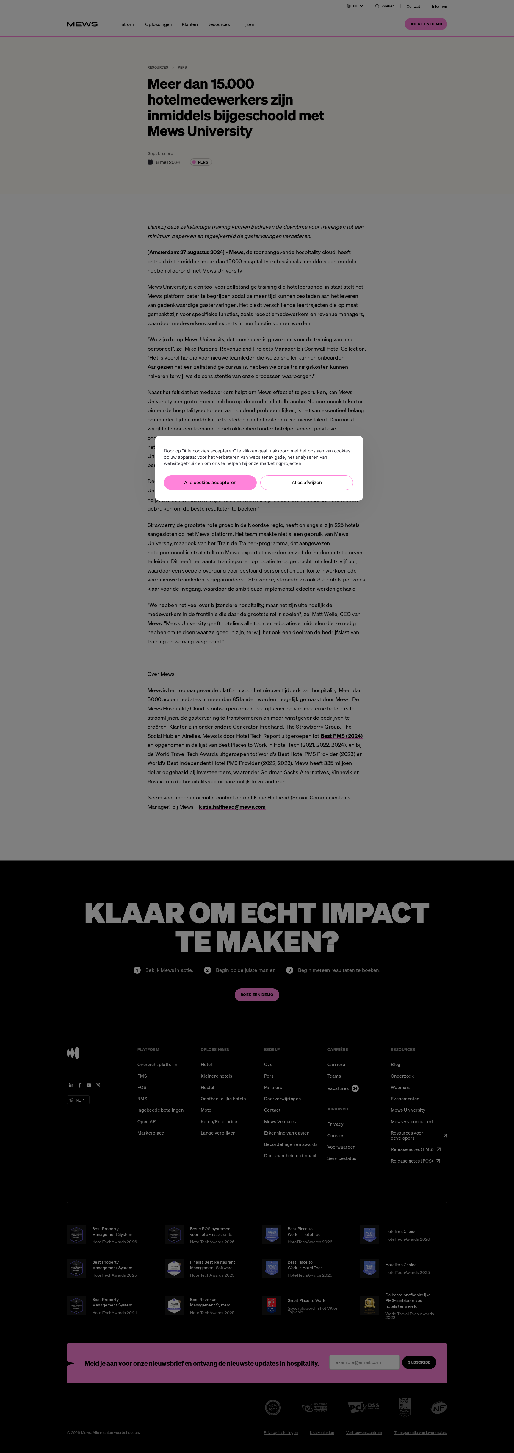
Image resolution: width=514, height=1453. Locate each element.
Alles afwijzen (307, 482)
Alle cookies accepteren (210, 482)
